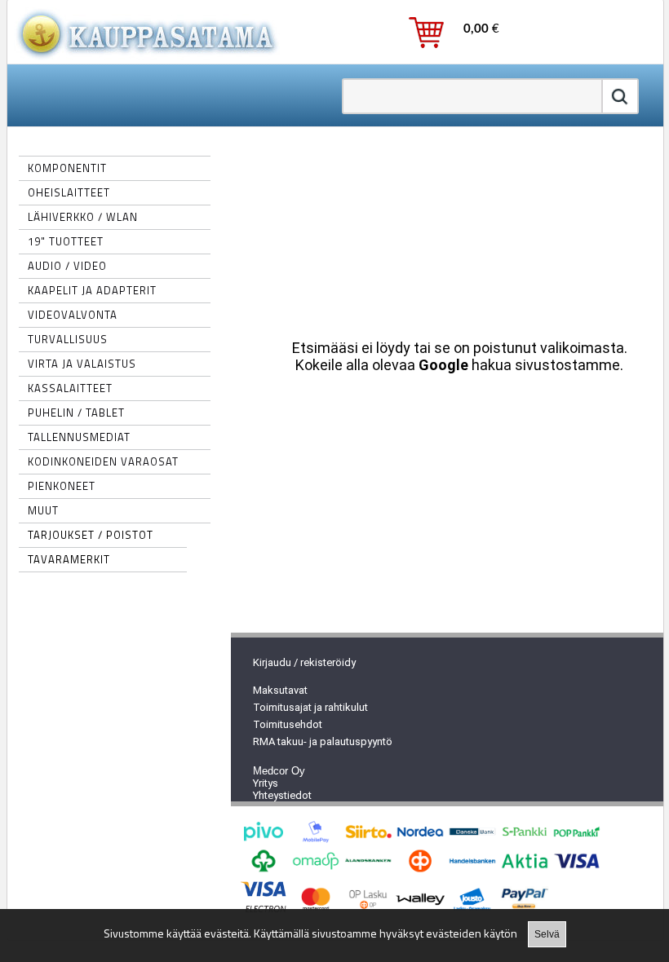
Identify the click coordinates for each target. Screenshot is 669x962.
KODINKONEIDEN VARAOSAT (103, 461)
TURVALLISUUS (68, 339)
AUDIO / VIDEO (67, 266)
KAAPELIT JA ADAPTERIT (92, 290)
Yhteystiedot (282, 795)
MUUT (43, 510)
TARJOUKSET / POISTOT (90, 535)
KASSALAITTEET (70, 388)
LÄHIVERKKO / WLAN (83, 217)
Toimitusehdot (287, 724)
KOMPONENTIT (67, 168)
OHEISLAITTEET (69, 192)
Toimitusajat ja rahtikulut (310, 707)
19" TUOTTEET (66, 241)
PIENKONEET (61, 486)
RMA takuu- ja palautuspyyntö (322, 741)
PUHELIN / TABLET (76, 412)
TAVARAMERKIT (69, 559)
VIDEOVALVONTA (72, 315)
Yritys (265, 783)
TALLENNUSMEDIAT (79, 437)
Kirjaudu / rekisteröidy (304, 662)
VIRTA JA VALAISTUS (82, 363)
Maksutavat (280, 690)
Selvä (547, 934)
